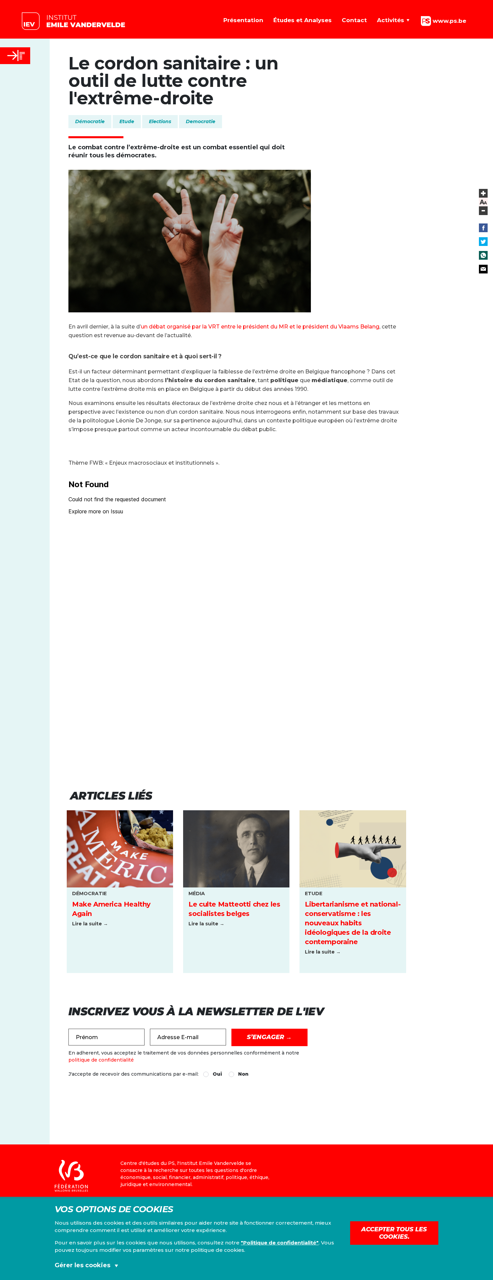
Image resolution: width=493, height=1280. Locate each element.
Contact (354, 20)
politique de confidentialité (101, 1060)
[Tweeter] (483, 241)
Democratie (200, 121)
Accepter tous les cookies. (394, 1233)
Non (243, 1074)
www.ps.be (448, 20)
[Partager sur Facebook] (483, 227)
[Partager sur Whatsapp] (483, 255)
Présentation (243, 20)
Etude (126, 121)
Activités (390, 20)
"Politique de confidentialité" (280, 1242)
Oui (217, 1074)
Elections (160, 121)
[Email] (483, 269)
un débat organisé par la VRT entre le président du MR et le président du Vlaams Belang (260, 326)
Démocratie (90, 121)
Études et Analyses (302, 20)
